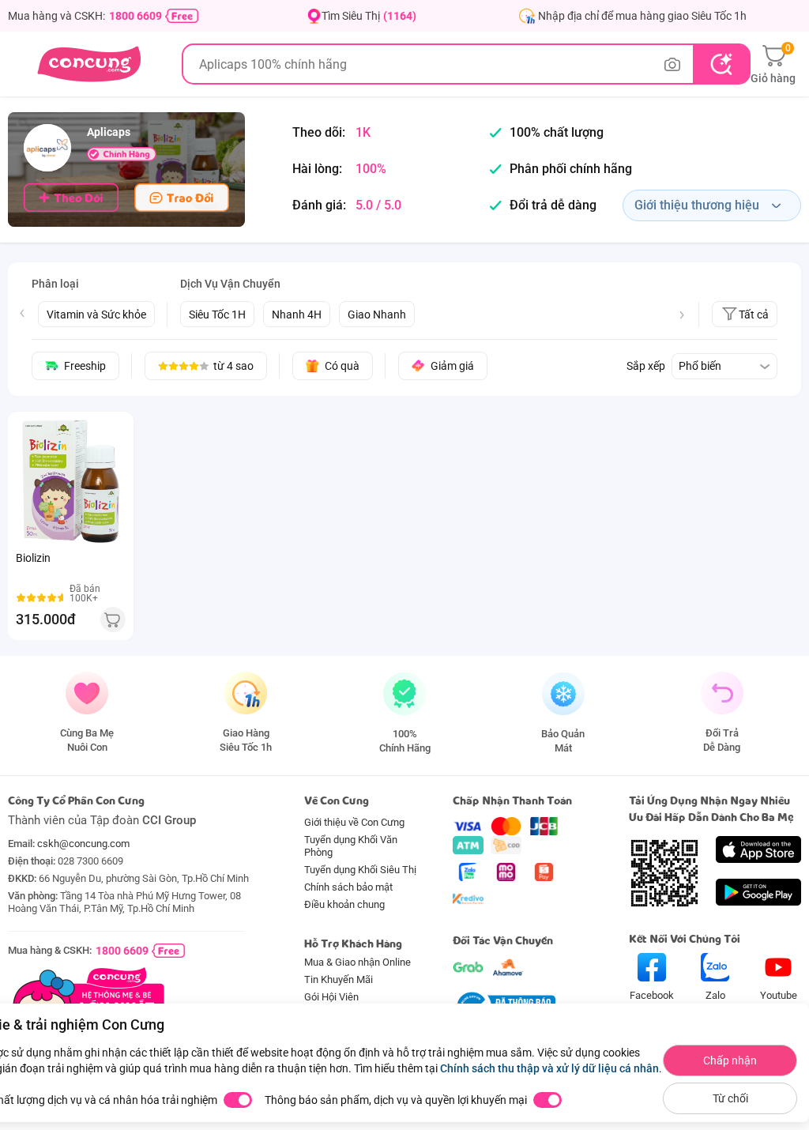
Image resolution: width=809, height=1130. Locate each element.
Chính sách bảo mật (348, 887)
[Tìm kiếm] (721, 64)
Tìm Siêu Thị (369, 15)
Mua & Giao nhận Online (357, 962)
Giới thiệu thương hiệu (696, 205)
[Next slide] (682, 315)
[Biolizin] (71, 481)
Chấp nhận (730, 1060)
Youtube (778, 995)
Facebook (652, 995)
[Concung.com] (89, 64)
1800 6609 (135, 15)
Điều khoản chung (344, 904)
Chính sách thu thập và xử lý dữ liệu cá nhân (549, 1068)
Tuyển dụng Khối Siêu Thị (360, 870)
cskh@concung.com (83, 843)
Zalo (715, 995)
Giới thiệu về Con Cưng (354, 822)
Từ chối (730, 1098)
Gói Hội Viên (331, 997)
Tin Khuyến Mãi (338, 979)
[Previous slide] (22, 313)
